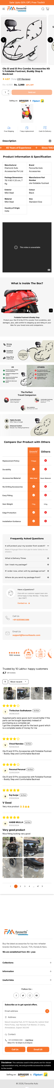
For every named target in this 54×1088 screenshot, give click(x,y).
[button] (3, 9)
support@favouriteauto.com (26, 635)
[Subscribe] (47, 1011)
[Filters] (5, 681)
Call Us (15, 1049)
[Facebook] (16, 995)
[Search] (43, 9)
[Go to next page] (43, 886)
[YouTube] (36, 995)
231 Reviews (23, 79)
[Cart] (47, 9)
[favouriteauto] (17, 9)
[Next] (51, 310)
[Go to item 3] (37, 693)
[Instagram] (30, 995)
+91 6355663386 (21, 619)
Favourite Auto (31, 1083)
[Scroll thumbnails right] (48, 693)
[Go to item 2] (23, 693)
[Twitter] (23, 995)
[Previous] (3, 310)
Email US (38, 1049)
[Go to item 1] (10, 693)
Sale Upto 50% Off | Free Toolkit (27, 2)
